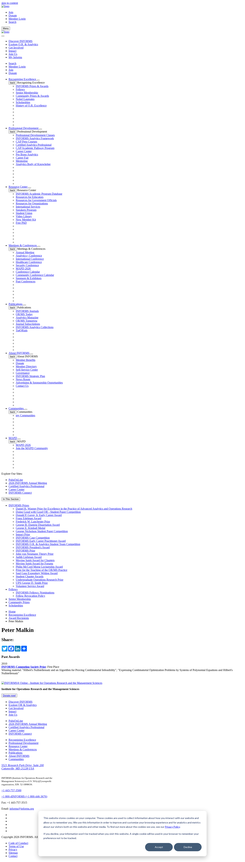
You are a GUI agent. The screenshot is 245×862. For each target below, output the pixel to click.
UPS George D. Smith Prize (32, 582)
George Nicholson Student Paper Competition (42, 531)
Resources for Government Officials (36, 200)
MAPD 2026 (23, 268)
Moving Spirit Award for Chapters (35, 560)
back (12, 82)
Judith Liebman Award (29, 557)
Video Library (24, 216)
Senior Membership (27, 92)
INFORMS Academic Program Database (39, 193)
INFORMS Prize (25, 550)
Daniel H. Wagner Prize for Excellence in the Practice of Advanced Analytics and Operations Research (74, 508)
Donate (13, 15)
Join (11, 12)
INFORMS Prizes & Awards (32, 86)
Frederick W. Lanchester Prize (33, 521)
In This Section (11, 499)
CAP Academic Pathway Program (35, 148)
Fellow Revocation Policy (30, 595)
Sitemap (13, 852)
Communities (16, 408)
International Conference (30, 258)
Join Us (13, 54)
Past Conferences (25, 281)
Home (12, 611)
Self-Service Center (27, 369)
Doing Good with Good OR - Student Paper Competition (48, 511)
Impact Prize (23, 534)
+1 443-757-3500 (11, 790)
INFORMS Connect (20, 492)
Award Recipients (19, 618)
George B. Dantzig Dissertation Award (38, 524)
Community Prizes (19, 602)
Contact (13, 856)
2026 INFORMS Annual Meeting (28, 483)
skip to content (9, 2)
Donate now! (9, 695)
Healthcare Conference (29, 262)
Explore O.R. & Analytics (23, 44)
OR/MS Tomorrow (26, 320)
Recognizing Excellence (23, 79)
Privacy (13, 849)
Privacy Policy (172, 826)
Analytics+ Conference (29, 255)
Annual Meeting (25, 252)
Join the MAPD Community (32, 448)
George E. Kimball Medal (30, 528)
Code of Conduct (18, 843)
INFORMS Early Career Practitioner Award (41, 540)
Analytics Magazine (27, 317)
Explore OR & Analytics (23, 705)
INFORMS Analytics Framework (35, 138)
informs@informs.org (22, 808)
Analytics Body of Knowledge (33, 164)
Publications (16, 304)
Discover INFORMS (20, 41)
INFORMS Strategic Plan (30, 376)
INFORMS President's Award (33, 547)
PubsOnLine (16, 479)
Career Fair (22, 157)
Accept (159, 847)
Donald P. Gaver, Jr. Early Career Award (39, 515)
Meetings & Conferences (23, 245)
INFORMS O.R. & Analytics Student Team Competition (48, 544)
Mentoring (22, 160)
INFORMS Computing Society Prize (23, 666)
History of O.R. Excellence (31, 105)
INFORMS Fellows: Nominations (35, 592)
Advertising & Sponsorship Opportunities (39, 382)
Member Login (17, 18)
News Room (23, 379)
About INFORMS (19, 353)
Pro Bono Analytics (27, 154)
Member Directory (26, 366)
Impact (12, 50)
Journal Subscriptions (28, 323)
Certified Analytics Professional (33, 144)
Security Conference (27, 265)
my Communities (25, 415)
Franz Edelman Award (28, 518)
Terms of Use (16, 846)
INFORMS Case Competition (33, 537)
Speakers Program (26, 209)
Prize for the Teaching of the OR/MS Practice (41, 569)
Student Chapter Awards (29, 576)
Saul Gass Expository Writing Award (37, 573)
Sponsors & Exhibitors (28, 278)
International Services (28, 206)
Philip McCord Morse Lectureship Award (39, 566)
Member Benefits (25, 360)
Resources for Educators (29, 197)
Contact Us (22, 385)
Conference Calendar (28, 271)
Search (12, 63)
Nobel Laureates (25, 99)
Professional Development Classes (35, 135)
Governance (23, 372)
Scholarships (23, 102)
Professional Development (24, 128)
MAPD (13, 438)
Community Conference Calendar (35, 275)
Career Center (24, 151)
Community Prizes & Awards (32, 95)
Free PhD (21, 222)
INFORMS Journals (27, 311)
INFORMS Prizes (19, 505)
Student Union (24, 213)
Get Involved (16, 47)
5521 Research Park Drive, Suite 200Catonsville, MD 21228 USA (22, 767)
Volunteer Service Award (30, 586)
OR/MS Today (24, 314)
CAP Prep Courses (26, 141)
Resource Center (18, 186)
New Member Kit (26, 219)
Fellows (20, 89)
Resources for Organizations (32, 203)
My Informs (15, 57)
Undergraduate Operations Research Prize (39, 579)
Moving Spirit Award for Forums (34, 563)
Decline (188, 847)
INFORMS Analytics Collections (34, 327)
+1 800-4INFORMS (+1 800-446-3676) (24, 796)
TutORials (21, 330)
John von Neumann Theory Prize (34, 553)
